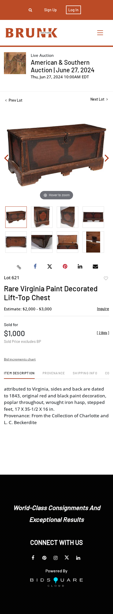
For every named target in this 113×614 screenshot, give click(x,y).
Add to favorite (106, 278)
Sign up (50, 10)
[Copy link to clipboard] (19, 267)
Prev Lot (15, 100)
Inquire (103, 308)
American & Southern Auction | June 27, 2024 (63, 66)
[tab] (19, 375)
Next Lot (97, 99)
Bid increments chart (20, 359)
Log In (73, 10)
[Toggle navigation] (100, 32)
